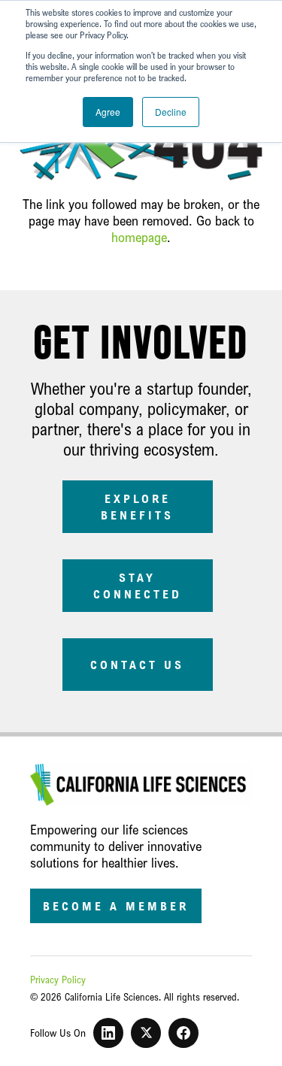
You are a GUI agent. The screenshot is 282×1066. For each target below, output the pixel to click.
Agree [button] (108, 111)
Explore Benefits (137, 506)
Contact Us (137, 664)
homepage (139, 237)
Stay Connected (137, 585)
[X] (146, 1033)
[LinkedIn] (108, 1033)
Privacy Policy (58, 980)
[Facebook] (183, 1033)
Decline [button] (170, 111)
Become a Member (116, 905)
